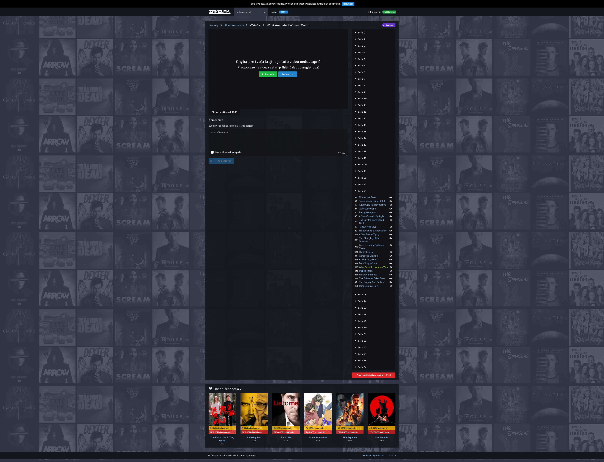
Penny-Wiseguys (367, 212)
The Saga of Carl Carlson (371, 282)
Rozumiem (348, 3)
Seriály (279, 12)
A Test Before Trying (369, 234)
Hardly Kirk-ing (366, 251)
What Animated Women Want (373, 267)
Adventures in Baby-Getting (372, 204)
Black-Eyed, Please (368, 259)
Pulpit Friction (366, 270)
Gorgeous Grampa (368, 255)
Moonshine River (367, 197)
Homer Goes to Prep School (373, 230)
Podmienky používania (373, 455)
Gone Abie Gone (367, 208)
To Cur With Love (367, 226)
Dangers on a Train (368, 285)
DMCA (392, 455)
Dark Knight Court (368, 263)
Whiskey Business (368, 274)
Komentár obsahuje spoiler (228, 152)
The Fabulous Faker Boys (372, 278)
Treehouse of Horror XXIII (372, 201)
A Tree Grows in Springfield (372, 216)
